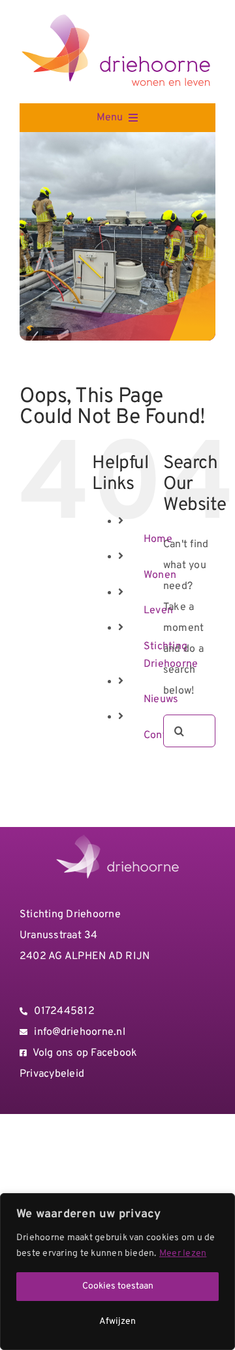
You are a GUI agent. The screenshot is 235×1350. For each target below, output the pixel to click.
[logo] (117, 17)
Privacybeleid (52, 1074)
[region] (117, 1271)
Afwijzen (117, 1321)
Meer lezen (182, 1253)
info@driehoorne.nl (79, 1032)
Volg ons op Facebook (85, 1053)
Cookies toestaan (117, 1286)
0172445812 (64, 1011)
